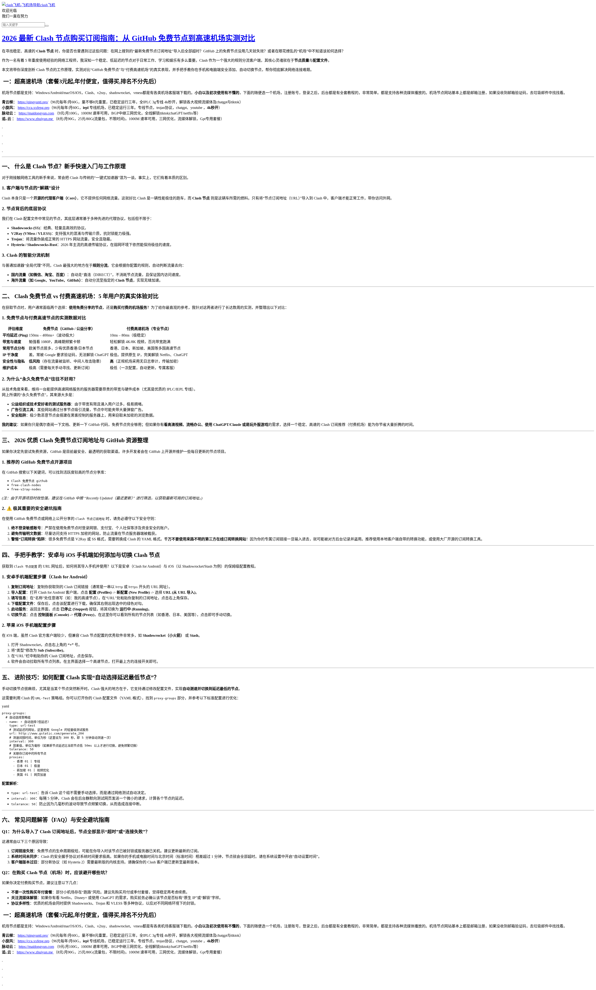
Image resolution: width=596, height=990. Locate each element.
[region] (298, 348)
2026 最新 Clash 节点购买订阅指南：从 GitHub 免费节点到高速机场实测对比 (128, 38)
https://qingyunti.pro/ (33, 102)
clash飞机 (47, 5)
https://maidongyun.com (36, 113)
